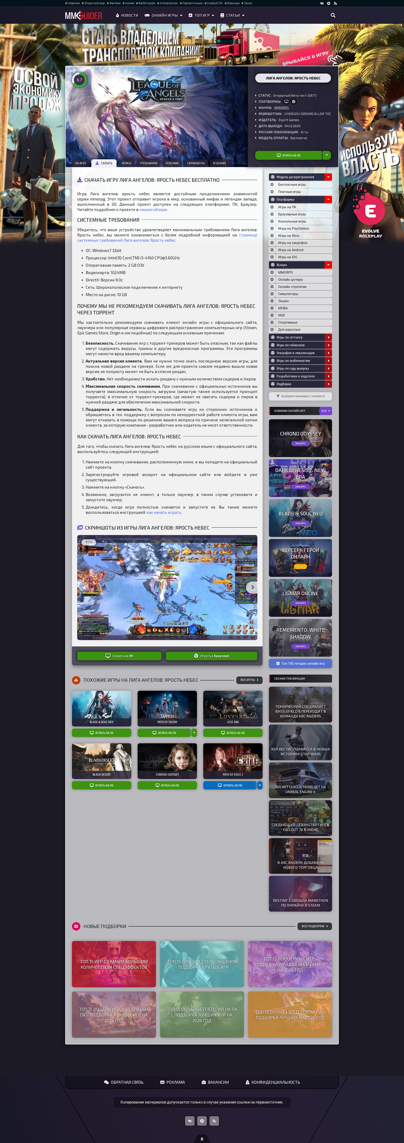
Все (324, 411)
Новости (129, 15)
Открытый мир (94, 3)
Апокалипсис (169, 3)
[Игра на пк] (286, 101)
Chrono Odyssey (300, 433)
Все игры (248, 680)
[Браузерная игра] (294, 101)
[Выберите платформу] (272, 207)
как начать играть (163, 512)
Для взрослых (289, 330)
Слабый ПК (215, 3)
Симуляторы (288, 294)
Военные (233, 3)
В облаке (219, 163)
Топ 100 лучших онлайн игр (303, 664)
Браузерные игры (292, 214)
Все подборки (313, 926)
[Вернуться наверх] (202, 1139)
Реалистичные (192, 3)
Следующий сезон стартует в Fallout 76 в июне (300, 827)
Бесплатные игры (292, 185)
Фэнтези (115, 3)
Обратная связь (127, 1082)
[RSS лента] (335, 3)
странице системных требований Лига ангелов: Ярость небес (167, 237)
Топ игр (202, 15)
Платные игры (289, 192)
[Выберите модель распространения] (272, 185)
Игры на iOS (287, 257)
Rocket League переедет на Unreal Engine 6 (300, 789)
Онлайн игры (165, 15)
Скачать (106, 163)
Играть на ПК (291, 155)
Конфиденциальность (275, 1082)
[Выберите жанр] (272, 273)
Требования (148, 163)
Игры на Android (290, 250)
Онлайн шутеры (290, 280)
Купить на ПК (232, 785)
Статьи (233, 15)
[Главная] (83, 15)
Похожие (172, 163)
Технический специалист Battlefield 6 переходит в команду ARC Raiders (300, 711)
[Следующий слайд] (252, 587)
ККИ (281, 315)
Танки (248, 3)
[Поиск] (333, 15)
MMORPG (281, 107)
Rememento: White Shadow (300, 633)
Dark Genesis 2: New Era (300, 473)
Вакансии (218, 1082)
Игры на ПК (287, 207)
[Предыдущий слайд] (82, 587)
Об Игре (80, 163)
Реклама (175, 1082)
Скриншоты (196, 163)
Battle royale (147, 3)
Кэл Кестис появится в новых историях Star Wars (300, 751)
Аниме (129, 3)
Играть (127, 163)
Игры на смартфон (292, 243)
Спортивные (287, 322)
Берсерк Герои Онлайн (300, 553)
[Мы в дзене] (328, 3)
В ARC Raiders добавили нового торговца (300, 865)
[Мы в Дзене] (202, 1121)
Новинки (74, 3)
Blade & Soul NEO (301, 513)
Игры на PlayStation (293, 229)
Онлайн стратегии (292, 287)
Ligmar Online (300, 593)
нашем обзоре (153, 209)
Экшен (283, 301)
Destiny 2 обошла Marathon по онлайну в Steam (300, 902)
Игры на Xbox (288, 236)
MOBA (283, 308)
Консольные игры (292, 221)
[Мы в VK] (322, 3)
